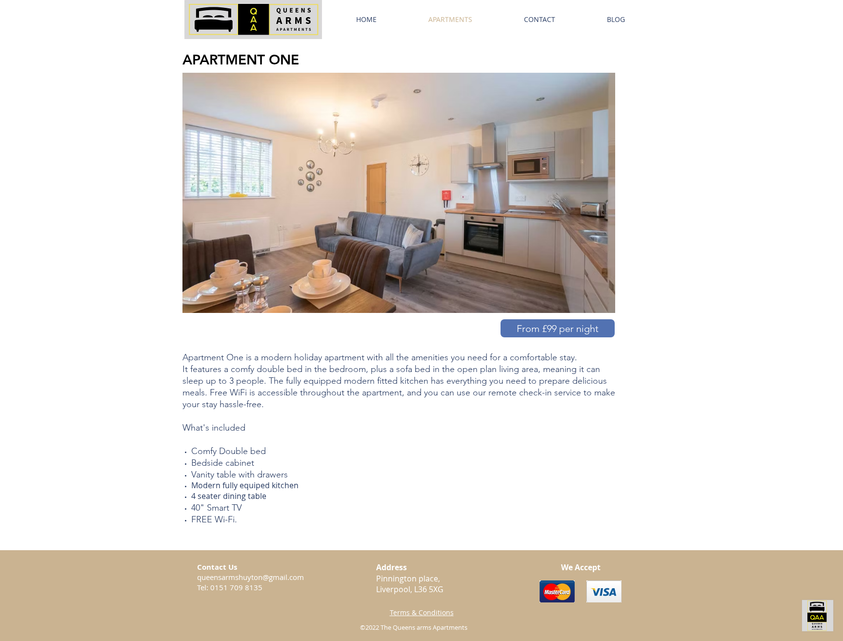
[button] (558, 328)
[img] (557, 591)
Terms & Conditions (422, 612)
